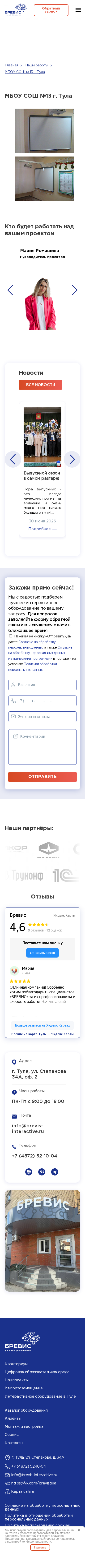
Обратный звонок (51, 10)
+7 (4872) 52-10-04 (34, 1156)
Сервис (11, 1435)
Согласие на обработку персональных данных (42, 1507)
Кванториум (16, 1364)
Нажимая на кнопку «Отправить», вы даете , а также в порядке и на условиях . (42, 653)
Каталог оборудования (26, 1410)
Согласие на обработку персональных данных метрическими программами (40, 653)
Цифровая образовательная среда (37, 1372)
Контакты (14, 1443)
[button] (10, 290)
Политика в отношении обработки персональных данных (39, 1517)
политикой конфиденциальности (29, 1541)
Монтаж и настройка (24, 1427)
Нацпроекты (16, 1380)
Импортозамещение (23, 1388)
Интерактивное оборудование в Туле (40, 1396)
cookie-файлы (36, 1530)
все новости (40, 385)
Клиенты (13, 1418)
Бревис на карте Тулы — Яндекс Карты (42, 1034)
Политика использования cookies (37, 1525)
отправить (42, 777)
